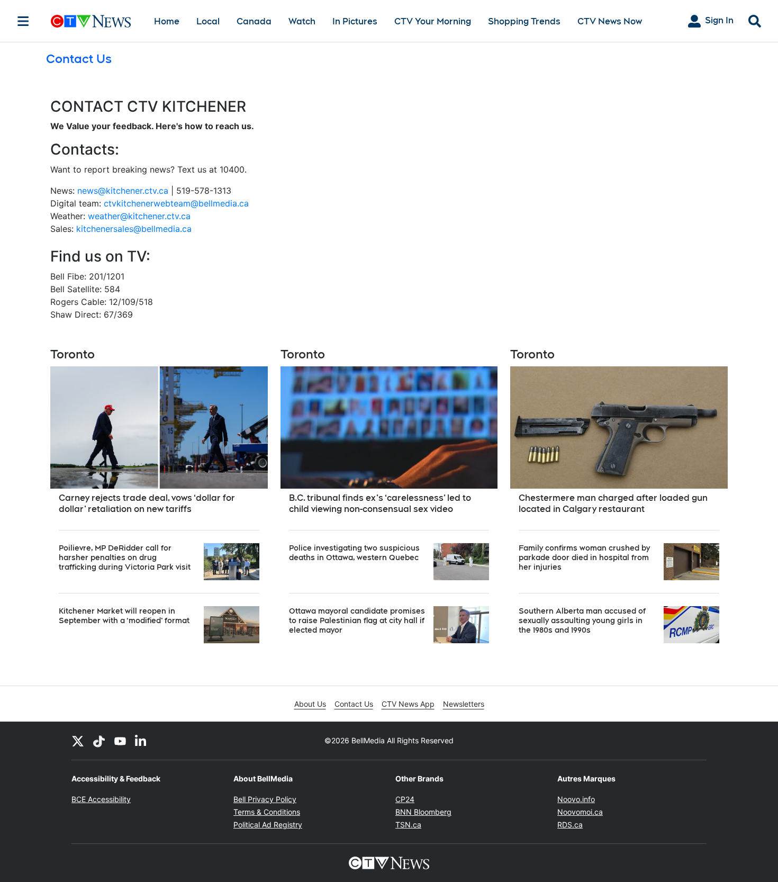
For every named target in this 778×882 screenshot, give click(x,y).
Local (208, 21)
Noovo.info (576, 799)
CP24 (404, 799)
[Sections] (23, 21)
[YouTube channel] (120, 740)
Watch (301, 21)
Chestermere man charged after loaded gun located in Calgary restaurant (613, 503)
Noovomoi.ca (580, 811)
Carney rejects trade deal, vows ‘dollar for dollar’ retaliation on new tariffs (147, 503)
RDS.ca (570, 824)
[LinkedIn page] (141, 740)
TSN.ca (408, 824)
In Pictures (354, 21)
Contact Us (353, 703)
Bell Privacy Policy (264, 799)
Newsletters (463, 703)
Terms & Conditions (266, 811)
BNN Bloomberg (423, 811)
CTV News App (408, 703)
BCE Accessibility (101, 799)
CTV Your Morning (432, 21)
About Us (310, 703)
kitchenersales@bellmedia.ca (134, 228)
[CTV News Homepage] (91, 21)
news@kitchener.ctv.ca (122, 190)
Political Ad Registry (267, 824)
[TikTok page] (99, 740)
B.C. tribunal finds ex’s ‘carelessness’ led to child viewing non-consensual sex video (380, 503)
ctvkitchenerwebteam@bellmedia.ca (176, 203)
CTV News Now (609, 21)
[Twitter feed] (77, 740)
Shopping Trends (524, 21)
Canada (254, 21)
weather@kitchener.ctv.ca (139, 216)
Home (166, 21)
